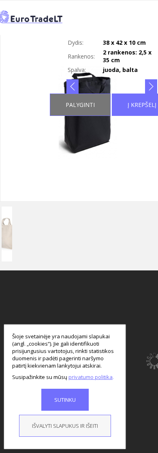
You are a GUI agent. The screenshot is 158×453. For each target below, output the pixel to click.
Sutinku (65, 399)
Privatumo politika (90, 377)
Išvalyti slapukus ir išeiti (65, 425)
